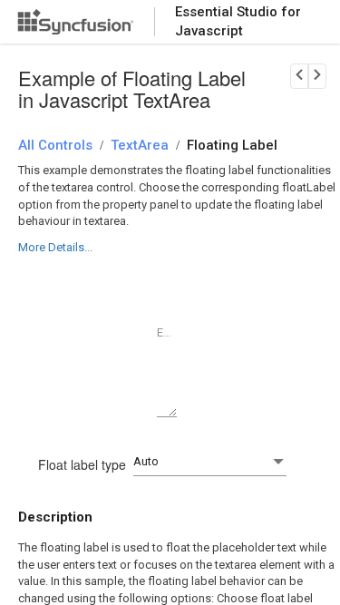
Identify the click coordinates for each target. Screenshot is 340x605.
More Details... (55, 247)
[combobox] (210, 462)
